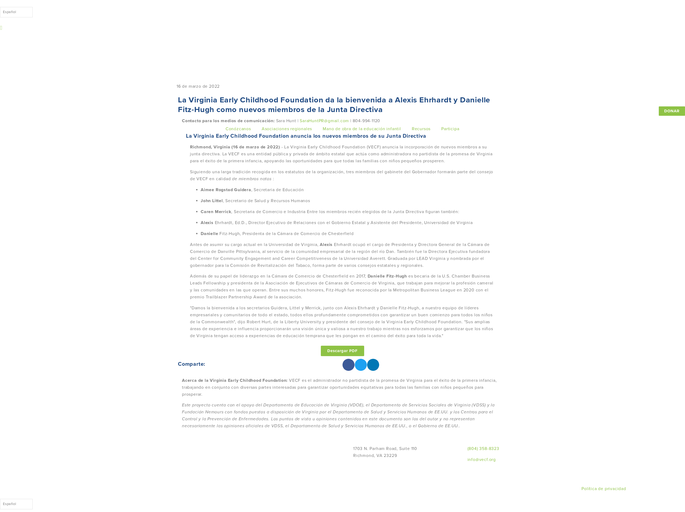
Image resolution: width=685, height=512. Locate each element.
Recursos (421, 129)
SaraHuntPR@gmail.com (324, 121)
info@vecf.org (481, 459)
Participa (450, 129)
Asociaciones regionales (287, 129)
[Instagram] (630, 462)
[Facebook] (630, 448)
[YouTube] (630, 476)
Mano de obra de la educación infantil (362, 129)
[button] (348, 365)
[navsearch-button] (1, 27)
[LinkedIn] (630, 469)
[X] (630, 455)
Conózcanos (238, 129)
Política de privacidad (603, 488)
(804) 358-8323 (483, 448)
